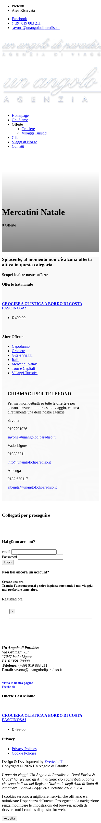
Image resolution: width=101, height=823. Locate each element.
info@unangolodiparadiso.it (29, 462)
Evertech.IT (54, 761)
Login (8, 562)
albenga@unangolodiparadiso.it (32, 487)
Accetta (9, 818)
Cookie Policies (24, 753)
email (6, 552)
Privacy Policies (24, 749)
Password (9, 557)
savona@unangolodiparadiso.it (31, 437)
